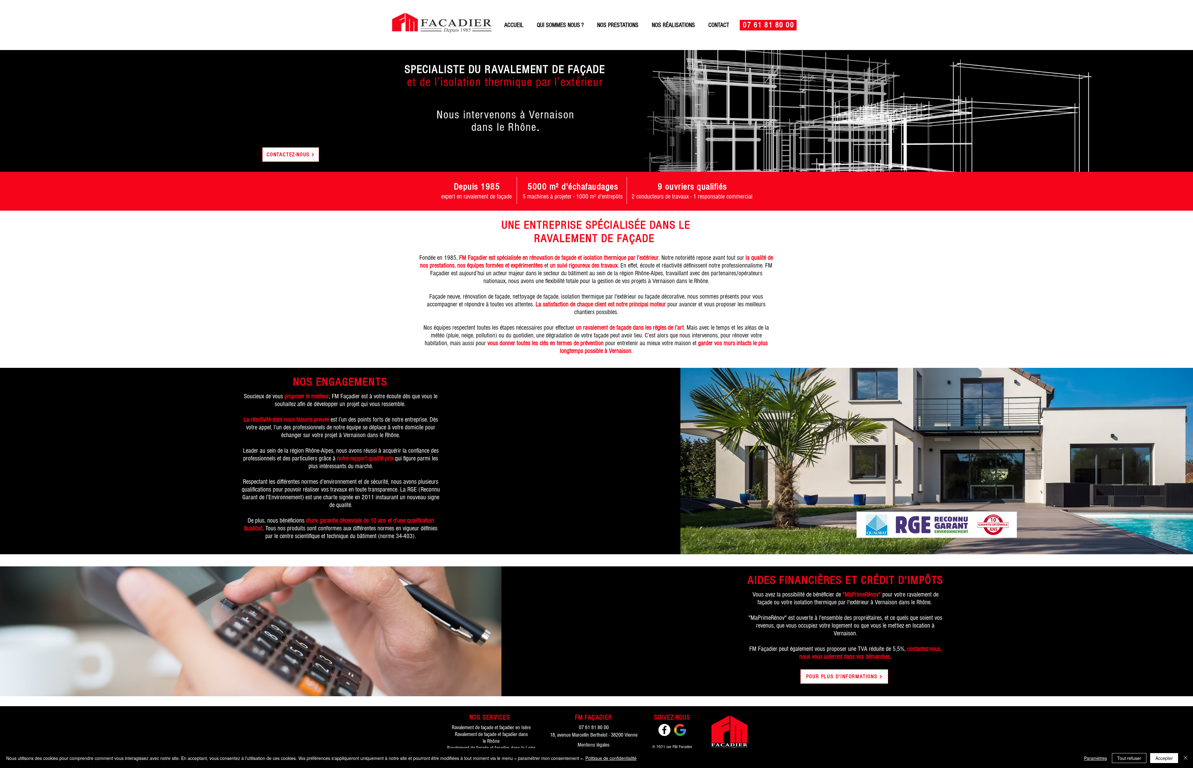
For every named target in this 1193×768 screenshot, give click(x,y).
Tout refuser (1129, 758)
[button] (617, 25)
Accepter (1164, 758)
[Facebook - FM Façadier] (664, 730)
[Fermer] (1185, 758)
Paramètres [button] (1095, 758)
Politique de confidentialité (611, 758)
